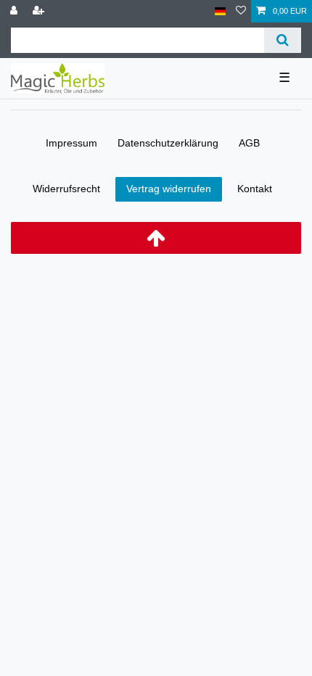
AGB (249, 143)
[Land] (220, 11)
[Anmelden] (15, 11)
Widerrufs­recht (66, 188)
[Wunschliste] (241, 11)
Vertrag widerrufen (168, 188)
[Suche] (282, 40)
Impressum (71, 143)
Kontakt (254, 188)
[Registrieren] (40, 11)
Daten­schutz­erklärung (168, 143)
